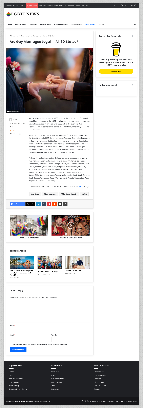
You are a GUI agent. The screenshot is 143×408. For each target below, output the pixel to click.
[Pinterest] (49, 204)
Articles (35, 194)
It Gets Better (14, 382)
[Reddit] (54, 204)
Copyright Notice (100, 375)
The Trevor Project (16, 379)
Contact (101, 24)
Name (12, 325)
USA (85, 194)
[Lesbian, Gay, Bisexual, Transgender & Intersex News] (23, 14)
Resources (55, 389)
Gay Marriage (51, 194)
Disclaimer (97, 379)
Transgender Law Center (18, 389)
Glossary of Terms (57, 379)
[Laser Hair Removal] (77, 262)
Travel (53, 386)
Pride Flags (55, 372)
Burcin (15, 120)
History (54, 375)
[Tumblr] (44, 204)
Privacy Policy (99, 382)
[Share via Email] (60, 204)
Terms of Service (100, 386)
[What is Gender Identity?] (50, 262)
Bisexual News (45, 24)
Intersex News (77, 24)
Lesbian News (20, 24)
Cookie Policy (99, 372)
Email (12, 335)
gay (80, 186)
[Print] (65, 204)
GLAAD (11, 372)
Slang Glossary (56, 382)
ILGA (11, 375)
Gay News (33, 24)
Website (54, 335)
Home (10, 24)
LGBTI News (90, 24)
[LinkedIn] (38, 204)
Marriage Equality (69, 194)
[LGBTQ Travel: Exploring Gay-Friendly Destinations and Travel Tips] (22, 262)
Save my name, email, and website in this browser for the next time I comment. (40, 344)
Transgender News (61, 24)
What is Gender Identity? (48, 271)
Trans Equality (14, 386)
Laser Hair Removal (73, 271)
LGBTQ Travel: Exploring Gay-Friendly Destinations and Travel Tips (22, 273)
